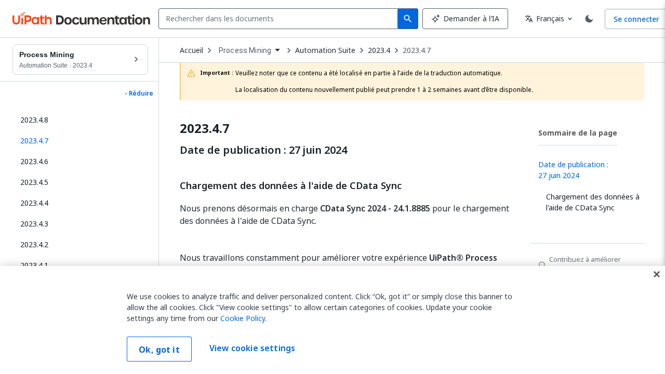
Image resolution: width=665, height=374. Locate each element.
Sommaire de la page (577, 132)
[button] (80, 140)
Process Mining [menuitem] (245, 50)
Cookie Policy (242, 318)
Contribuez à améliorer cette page (585, 264)
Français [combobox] (544, 18)
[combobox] (280, 18)
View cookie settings (252, 348)
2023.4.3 (34, 223)
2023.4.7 (417, 50)
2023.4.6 (34, 161)
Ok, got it (159, 349)
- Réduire (139, 93)
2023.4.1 (34, 265)
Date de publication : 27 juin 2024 (263, 150)
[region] (332, 320)
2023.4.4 (34, 202)
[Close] (657, 274)
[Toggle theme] (589, 18)
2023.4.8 (34, 119)
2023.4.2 (34, 244)
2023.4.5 (34, 182)
